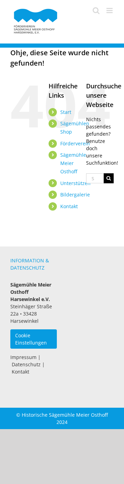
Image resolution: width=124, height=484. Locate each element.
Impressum (23, 357)
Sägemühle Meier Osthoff (73, 163)
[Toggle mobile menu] (110, 10)
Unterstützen (75, 183)
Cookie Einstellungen (31, 339)
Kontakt (69, 206)
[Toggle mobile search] (96, 10)
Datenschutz (26, 364)
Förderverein (75, 143)
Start (65, 112)
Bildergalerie (75, 194)
